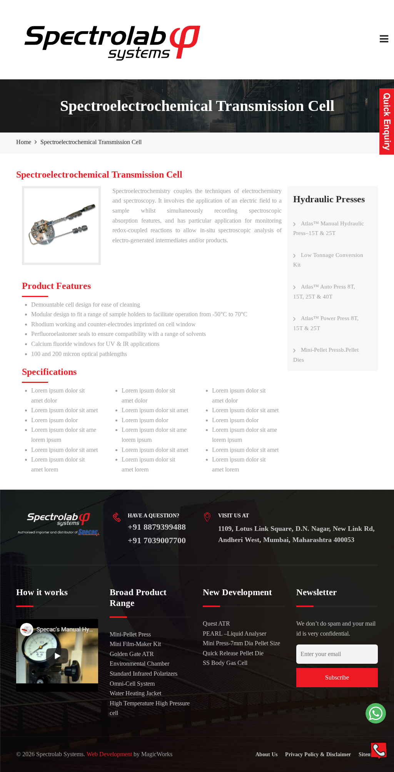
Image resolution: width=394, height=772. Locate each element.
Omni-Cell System (132, 683)
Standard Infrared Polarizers (143, 673)
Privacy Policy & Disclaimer (318, 754)
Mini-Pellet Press (130, 634)
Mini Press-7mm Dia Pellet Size (241, 643)
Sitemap (368, 754)
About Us (266, 754)
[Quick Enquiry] (386, 122)
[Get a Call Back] (378, 751)
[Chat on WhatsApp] (375, 713)
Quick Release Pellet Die (233, 653)
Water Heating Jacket (135, 693)
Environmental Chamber (139, 663)
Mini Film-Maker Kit (135, 644)
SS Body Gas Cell (225, 663)
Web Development (109, 754)
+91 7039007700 (157, 540)
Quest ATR (216, 623)
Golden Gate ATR (132, 654)
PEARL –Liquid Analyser (234, 633)
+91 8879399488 (157, 527)
